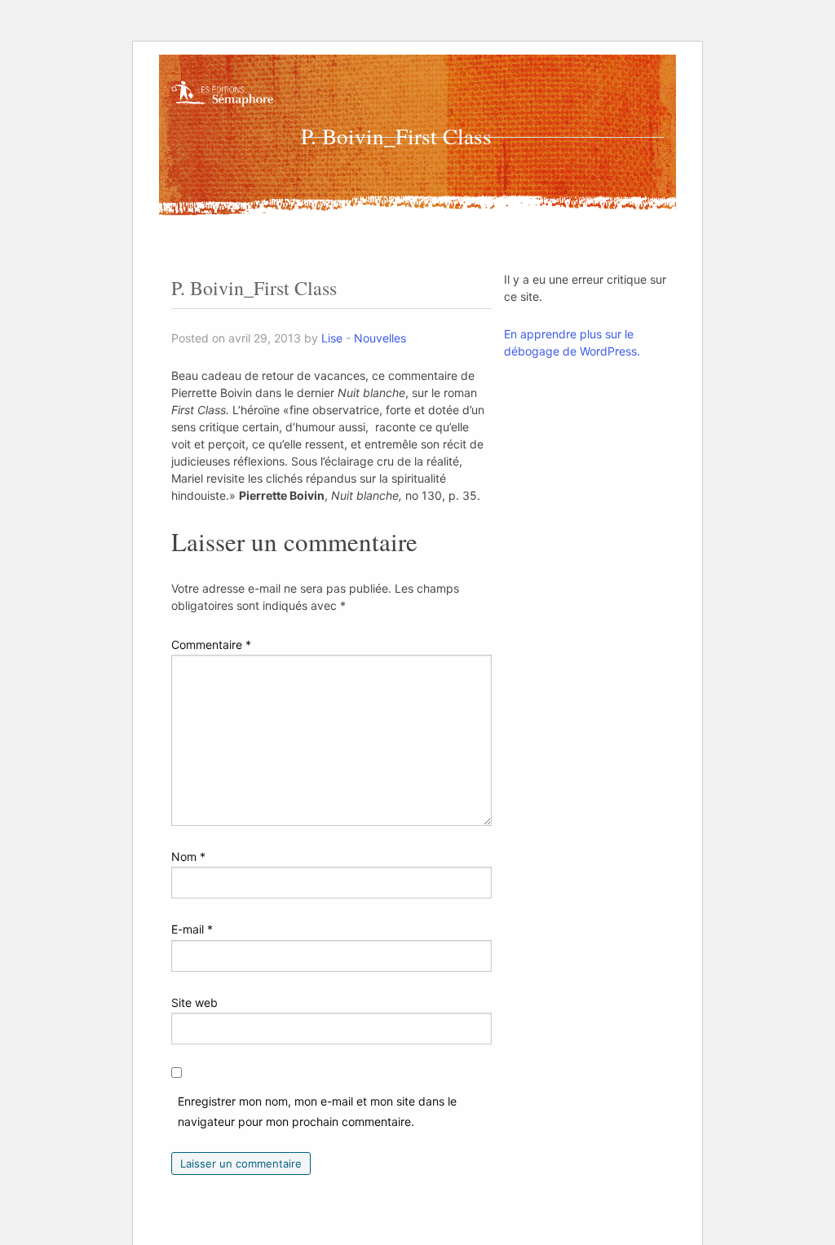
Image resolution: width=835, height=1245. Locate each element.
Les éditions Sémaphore (223, 103)
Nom (188, 856)
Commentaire (211, 644)
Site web (194, 1002)
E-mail (192, 929)
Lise (331, 338)
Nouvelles (380, 338)
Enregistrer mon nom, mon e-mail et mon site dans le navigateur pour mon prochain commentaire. (317, 1111)
